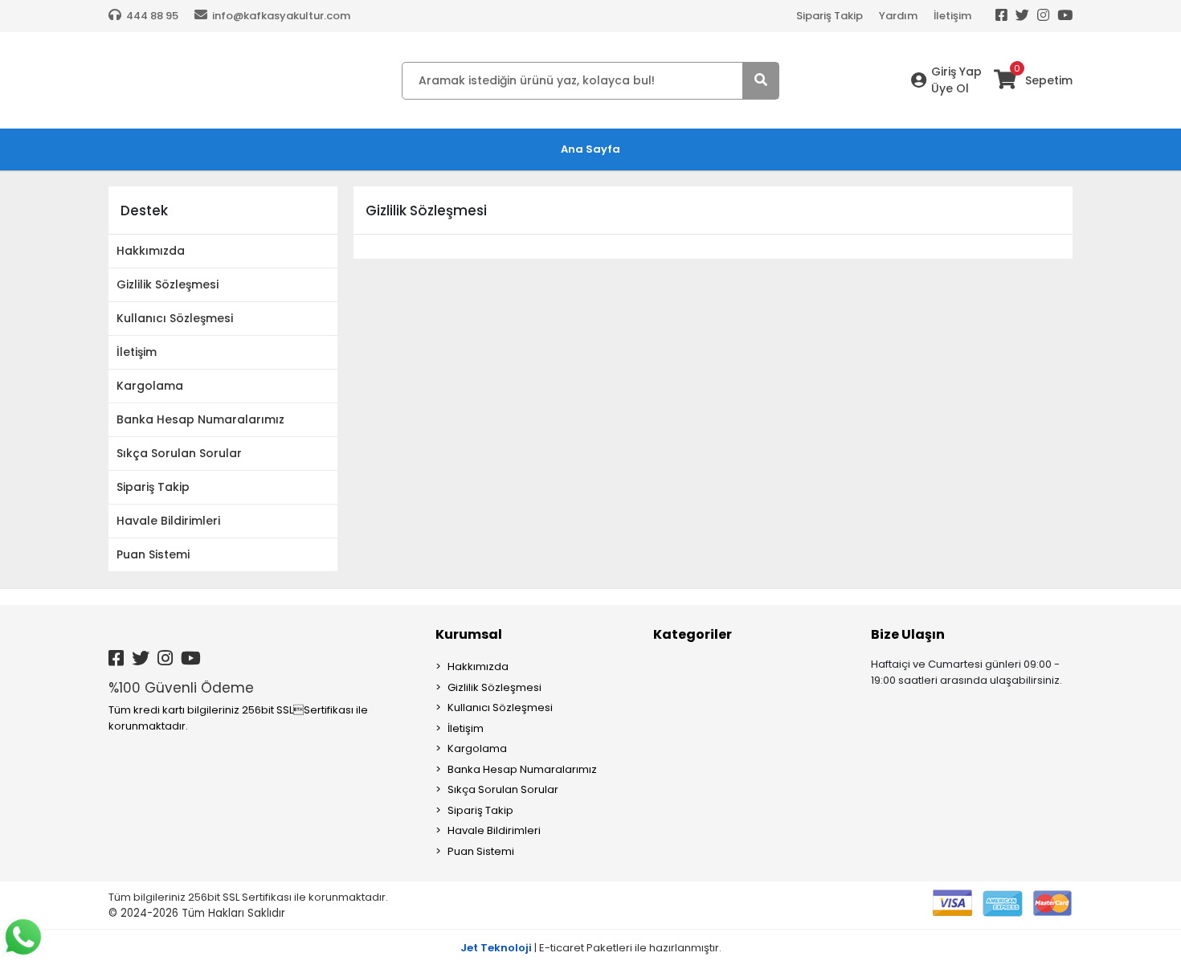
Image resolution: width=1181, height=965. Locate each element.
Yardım (898, 15)
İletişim (952, 15)
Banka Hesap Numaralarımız (200, 419)
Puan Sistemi (153, 554)
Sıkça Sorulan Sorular (179, 453)
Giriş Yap (956, 71)
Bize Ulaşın (908, 634)
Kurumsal (468, 634)
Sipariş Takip (829, 15)
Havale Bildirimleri (168, 521)
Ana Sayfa (590, 149)
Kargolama (149, 386)
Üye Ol (950, 88)
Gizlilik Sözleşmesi (167, 284)
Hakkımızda (150, 251)
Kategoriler (692, 634)
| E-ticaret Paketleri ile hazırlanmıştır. (590, 947)
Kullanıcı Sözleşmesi (174, 318)
